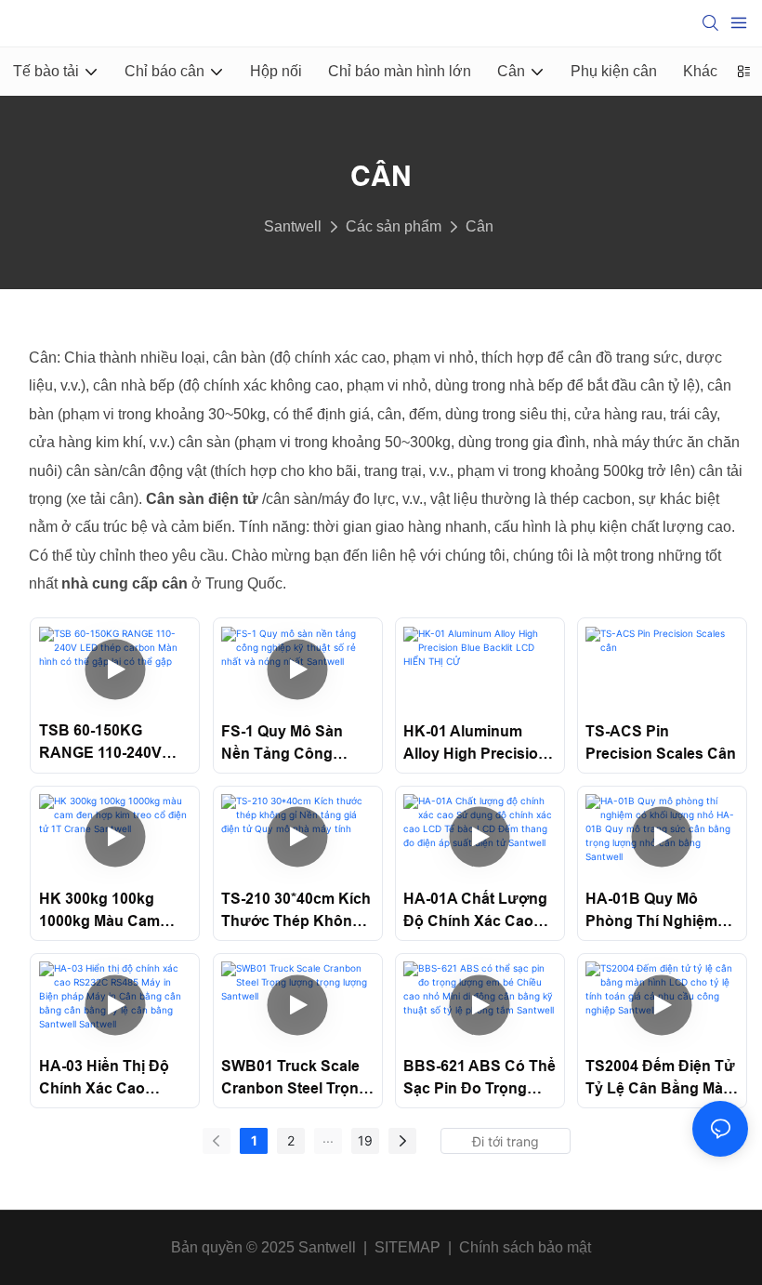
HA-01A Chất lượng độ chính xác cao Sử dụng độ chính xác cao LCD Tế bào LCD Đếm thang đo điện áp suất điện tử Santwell (477, 912)
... (328, 1138)
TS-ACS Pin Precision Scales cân (660, 742)
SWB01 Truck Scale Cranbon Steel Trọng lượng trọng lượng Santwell (295, 1079)
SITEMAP (407, 1247)
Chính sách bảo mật (525, 1247)
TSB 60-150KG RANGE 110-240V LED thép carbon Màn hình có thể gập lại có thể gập (109, 743)
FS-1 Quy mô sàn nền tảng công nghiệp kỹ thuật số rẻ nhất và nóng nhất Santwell (292, 744)
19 (365, 1140)
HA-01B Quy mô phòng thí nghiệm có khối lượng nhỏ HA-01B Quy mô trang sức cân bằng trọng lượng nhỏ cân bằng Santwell (659, 912)
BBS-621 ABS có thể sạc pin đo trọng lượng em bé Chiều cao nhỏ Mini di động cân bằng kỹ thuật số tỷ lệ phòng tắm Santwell (479, 1079)
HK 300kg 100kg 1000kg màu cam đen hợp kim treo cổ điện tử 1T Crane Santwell (113, 912)
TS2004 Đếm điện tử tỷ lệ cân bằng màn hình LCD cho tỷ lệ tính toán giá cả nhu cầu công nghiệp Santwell (660, 1079)
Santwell (293, 226)
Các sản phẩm (393, 226)
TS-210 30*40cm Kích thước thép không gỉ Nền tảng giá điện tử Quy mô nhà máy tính (296, 912)
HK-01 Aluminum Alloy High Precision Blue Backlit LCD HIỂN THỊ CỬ (475, 744)
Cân (479, 226)
